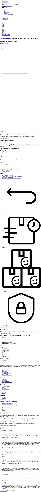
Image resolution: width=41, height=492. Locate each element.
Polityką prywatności (22, 423)
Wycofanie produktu (5, 389)
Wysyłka (4, 7)
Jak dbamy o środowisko (6, 386)
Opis (2, 131)
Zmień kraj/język (8, 399)
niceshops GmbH (7, 401)
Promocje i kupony (5, 374)
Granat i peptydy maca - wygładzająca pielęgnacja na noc (11, 178)
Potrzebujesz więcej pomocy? (7, 375)
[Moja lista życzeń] (3, 24)
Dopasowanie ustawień (12, 425)
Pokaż (2, 162)
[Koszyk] (21, 26)
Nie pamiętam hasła (5, 381)
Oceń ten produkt (3, 142)
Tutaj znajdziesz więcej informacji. (5, 333)
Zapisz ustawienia (3, 490)
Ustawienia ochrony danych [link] (6, 406)
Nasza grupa (4, 392)
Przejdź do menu (5, 1)
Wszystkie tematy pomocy (8, 14)
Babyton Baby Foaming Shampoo (7, 177)
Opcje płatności (6, 12)
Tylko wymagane (6, 425)
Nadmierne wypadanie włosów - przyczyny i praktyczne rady (12, 169)
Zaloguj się (4, 379)
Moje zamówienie (5, 370)
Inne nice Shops (4, 410)
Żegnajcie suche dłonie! (6, 171)
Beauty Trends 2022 (5, 170)
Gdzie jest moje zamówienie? (9, 9)
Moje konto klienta (5, 369)
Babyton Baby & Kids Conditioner (7, 175)
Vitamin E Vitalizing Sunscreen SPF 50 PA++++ (10, 179)
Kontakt (5, 13)
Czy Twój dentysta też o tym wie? (7, 168)
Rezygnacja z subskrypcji (6, 407)
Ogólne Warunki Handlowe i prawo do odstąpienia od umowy (12, 405)
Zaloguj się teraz (5, 19)
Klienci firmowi (4, 376)
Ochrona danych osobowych (7, 404)
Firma (3, 409)
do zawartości (4, 2)
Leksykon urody (5, 388)
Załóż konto (4, 22)
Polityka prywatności (3, 491)
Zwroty (5, 10)
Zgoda (2, 425)
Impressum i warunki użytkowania (7, 403)
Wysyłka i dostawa (5, 372)
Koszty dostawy (7, 11)
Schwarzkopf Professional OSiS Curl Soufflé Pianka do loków (12, 176)
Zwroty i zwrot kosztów (6, 373)
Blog (3, 387)
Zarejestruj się (4, 380)
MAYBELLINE (5, 38)
